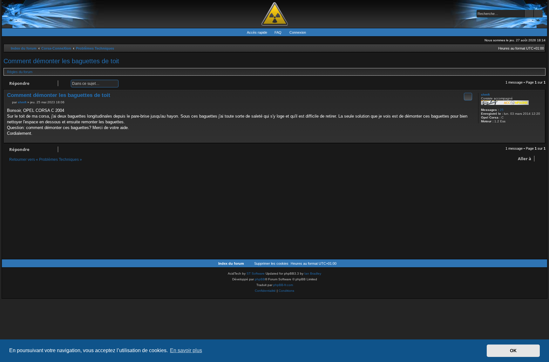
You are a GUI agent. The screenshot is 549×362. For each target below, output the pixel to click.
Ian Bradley (312, 273)
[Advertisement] (194, 211)
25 (502, 110)
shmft (485, 94)
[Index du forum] (274, 14)
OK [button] (513, 350)
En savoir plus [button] (186, 350)
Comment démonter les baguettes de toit (61, 61)
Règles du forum (19, 72)
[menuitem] (275, 32)
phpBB (260, 279)
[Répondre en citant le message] (468, 96)
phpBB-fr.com (283, 285)
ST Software (256, 273)
